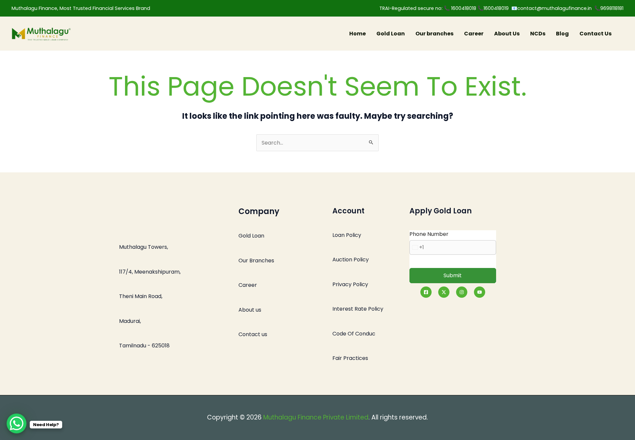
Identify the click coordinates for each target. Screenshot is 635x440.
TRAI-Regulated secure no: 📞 (415, 8)
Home (357, 33)
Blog (562, 33)
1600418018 (464, 8)
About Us (507, 33)
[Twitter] (443, 292)
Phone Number (428, 234)
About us (249, 310)
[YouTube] (479, 292)
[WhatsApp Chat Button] (16, 423)
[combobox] (417, 247)
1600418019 (497, 8)
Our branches (434, 33)
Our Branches (256, 260)
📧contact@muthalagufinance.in (551, 8)
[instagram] (461, 292)
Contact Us (595, 33)
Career (474, 33)
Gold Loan (390, 33)
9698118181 (611, 8)
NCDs (537, 33)
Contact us (252, 334)
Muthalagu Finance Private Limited (315, 417)
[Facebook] (426, 292)
